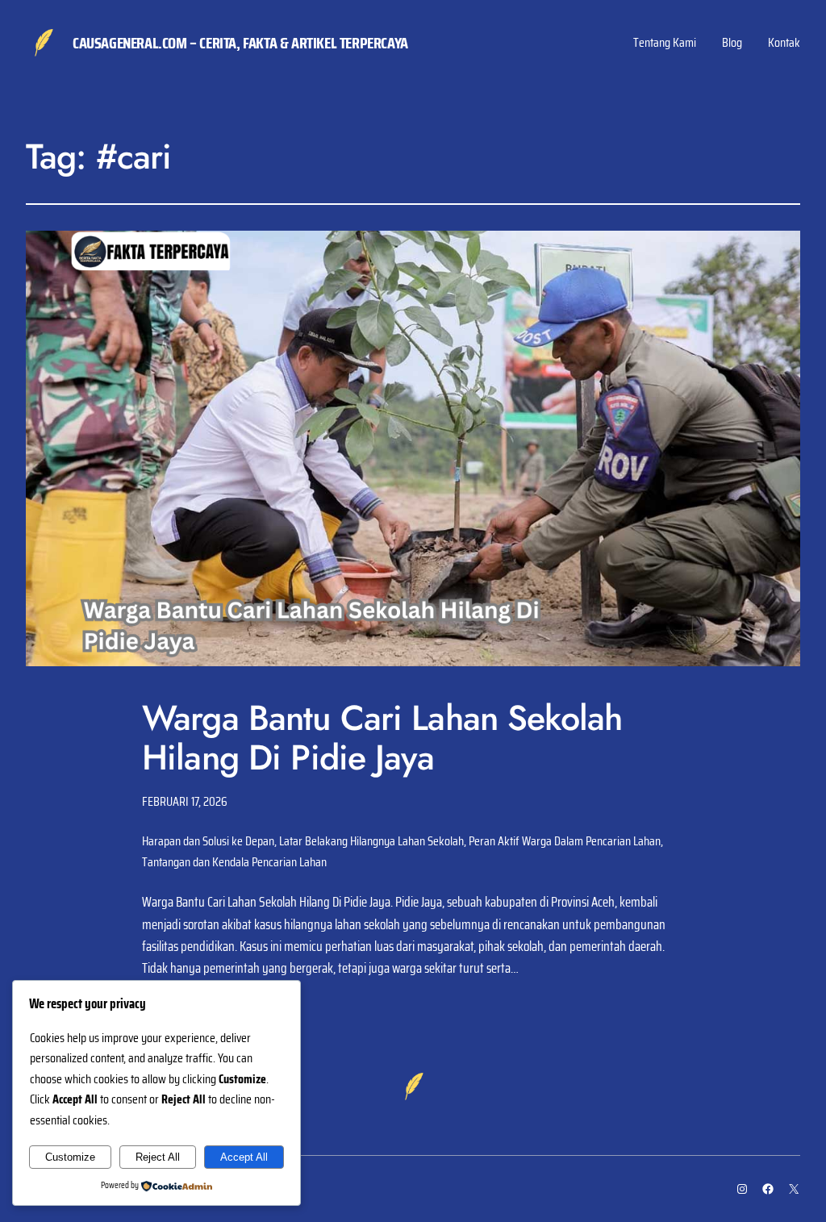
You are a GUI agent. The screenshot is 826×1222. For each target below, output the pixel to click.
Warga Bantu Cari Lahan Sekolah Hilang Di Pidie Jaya (382, 738)
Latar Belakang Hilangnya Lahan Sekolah (371, 841)
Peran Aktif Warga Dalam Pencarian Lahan (565, 841)
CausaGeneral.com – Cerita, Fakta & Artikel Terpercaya (240, 43)
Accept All (244, 1157)
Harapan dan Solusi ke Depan (208, 841)
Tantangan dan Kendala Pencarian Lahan (234, 862)
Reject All (158, 1157)
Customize (70, 1157)
